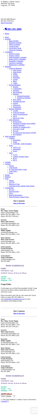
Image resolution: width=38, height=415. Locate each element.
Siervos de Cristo (18, 118)
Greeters (15, 76)
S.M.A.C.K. (17, 147)
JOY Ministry (17, 134)
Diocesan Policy (14, 191)
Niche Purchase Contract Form (19, 197)
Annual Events (13, 46)
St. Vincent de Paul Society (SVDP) (24, 133)
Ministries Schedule (15, 43)
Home (7, 37)
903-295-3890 (14, 29)
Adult (11, 153)
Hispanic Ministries (15, 109)
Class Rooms (13, 167)
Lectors (15, 79)
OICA (15, 116)
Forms (15, 142)
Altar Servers (17, 70)
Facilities (8, 164)
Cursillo (15, 111)
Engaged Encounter (23, 96)
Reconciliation (17, 92)
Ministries (8, 66)
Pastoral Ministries (15, 85)
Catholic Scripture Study (21, 156)
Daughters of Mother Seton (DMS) (24, 123)
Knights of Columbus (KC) (22, 127)
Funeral (15, 103)
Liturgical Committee (15, 63)
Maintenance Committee (17, 65)
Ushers (15, 83)
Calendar (8, 162)
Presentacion (17, 107)
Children (11, 138)
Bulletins (8, 177)
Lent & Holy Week (15, 48)
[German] (5, 394)
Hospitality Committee (16, 61)
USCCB (11, 182)
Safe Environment (19, 125)
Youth (11, 145)
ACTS (15, 155)
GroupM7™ (5, 401)
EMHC (15, 74)
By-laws (11, 190)
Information (16, 140)
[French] (3, 394)
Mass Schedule (14, 41)
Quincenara (16, 105)
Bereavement (17, 122)
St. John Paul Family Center (18, 169)
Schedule (8, 39)
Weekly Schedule (14, 44)
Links (7, 178)
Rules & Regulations (15, 195)
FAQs (11, 193)
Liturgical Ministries (15, 68)
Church (11, 166)
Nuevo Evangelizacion (20, 114)
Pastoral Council (14, 54)
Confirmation (17, 88)
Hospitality (16, 77)
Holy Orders (17, 100)
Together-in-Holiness (24, 98)
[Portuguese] (8, 394)
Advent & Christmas (15, 50)
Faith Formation (10, 136)
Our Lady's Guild (18, 129)
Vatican (11, 180)
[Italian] (6, 394)
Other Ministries (14, 120)
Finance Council (14, 55)
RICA (15, 160)
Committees (8, 52)
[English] (1, 394)
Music (15, 81)
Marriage (16, 94)
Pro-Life (15, 131)
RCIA (15, 158)
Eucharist (16, 90)
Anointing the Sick (19, 101)
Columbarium (9, 188)
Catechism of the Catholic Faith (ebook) (21, 186)
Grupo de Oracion (19, 112)
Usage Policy (13, 171)
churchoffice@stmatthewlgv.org (14, 299)
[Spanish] (11, 394)
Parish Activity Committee (17, 59)
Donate (7, 175)
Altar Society (17, 72)
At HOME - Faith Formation (22, 144)
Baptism (15, 87)
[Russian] (10, 394)
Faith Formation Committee (18, 57)
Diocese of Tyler (14, 184)
